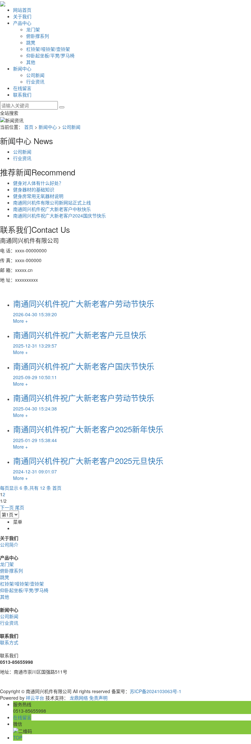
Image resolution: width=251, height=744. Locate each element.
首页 (28, 127)
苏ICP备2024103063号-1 (155, 691)
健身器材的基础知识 (33, 189)
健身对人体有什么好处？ (38, 183)
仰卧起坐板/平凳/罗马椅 (50, 55)
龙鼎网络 (79, 697)
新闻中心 (22, 68)
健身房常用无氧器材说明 (38, 196)
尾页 (19, 507)
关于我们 (22, 16)
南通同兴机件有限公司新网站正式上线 (52, 202)
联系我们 (22, 94)
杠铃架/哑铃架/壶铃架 (48, 49)
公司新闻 (35, 75)
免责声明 (98, 697)
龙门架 (33, 29)
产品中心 (22, 23)
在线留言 (22, 88)
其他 (30, 62)
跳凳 (30, 42)
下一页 (7, 507)
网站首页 (22, 10)
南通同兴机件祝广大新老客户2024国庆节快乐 (59, 215)
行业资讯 (35, 81)
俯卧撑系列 (37, 36)
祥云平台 (35, 697)
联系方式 (9, 642)
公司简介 (9, 544)
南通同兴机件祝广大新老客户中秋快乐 (52, 209)
